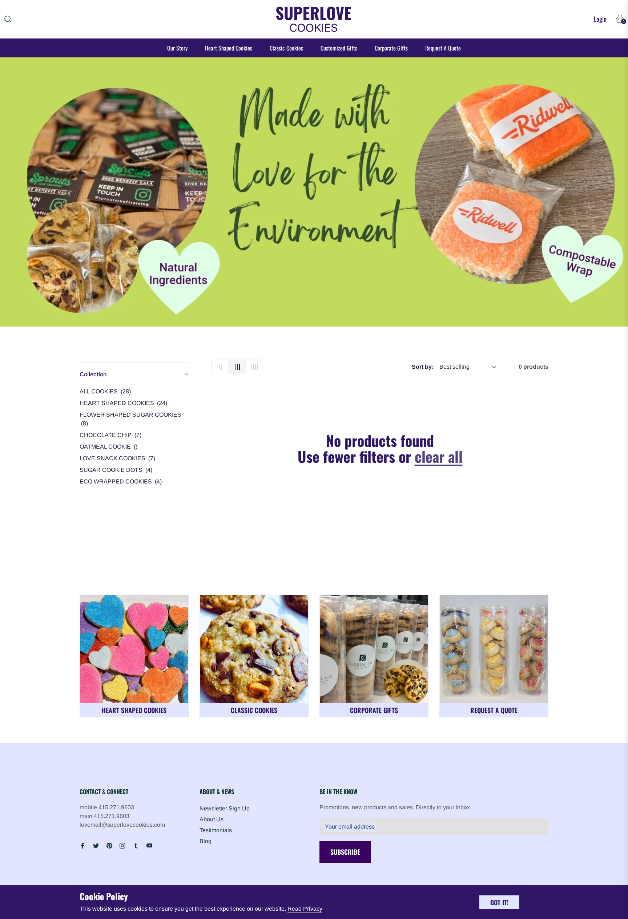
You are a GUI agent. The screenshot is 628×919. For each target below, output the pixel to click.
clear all (439, 456)
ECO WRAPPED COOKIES (121, 481)
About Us (212, 819)
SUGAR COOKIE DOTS (116, 470)
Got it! (499, 902)
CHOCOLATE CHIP (110, 435)
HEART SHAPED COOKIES (123, 403)
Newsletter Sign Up (225, 808)
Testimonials (216, 830)
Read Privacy (304, 909)
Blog (206, 841)
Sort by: (423, 367)
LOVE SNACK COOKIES (117, 458)
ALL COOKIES (105, 391)
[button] (7, 19)
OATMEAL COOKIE (108, 447)
